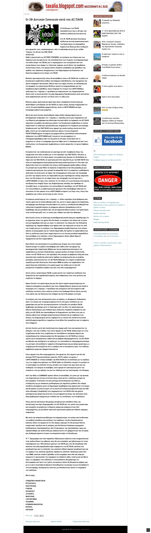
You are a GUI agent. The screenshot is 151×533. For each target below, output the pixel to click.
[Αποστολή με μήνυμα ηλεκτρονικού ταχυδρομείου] (35, 516)
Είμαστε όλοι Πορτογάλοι (111, 97)
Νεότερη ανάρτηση (33, 522)
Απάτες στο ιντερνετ (101, 216)
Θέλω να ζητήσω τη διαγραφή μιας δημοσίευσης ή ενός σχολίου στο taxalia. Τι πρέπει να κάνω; (109, 205)
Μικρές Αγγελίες (99, 213)
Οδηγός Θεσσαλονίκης (101, 210)
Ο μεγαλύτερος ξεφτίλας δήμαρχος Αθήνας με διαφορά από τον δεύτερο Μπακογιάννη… (113, 120)
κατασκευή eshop (100, 234)
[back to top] (148, 530)
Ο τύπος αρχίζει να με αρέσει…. (113, 86)
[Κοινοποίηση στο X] (39, 516)
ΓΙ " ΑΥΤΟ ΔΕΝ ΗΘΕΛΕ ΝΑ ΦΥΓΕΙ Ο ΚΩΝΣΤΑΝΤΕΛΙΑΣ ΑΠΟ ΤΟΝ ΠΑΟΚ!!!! (113, 33)
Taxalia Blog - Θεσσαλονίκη (81, 529)
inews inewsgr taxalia (101, 222)
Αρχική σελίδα (56, 522)
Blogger (96, 219)
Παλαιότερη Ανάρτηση (81, 522)
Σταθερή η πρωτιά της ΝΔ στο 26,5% (107, 160)
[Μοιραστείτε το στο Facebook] (41, 516)
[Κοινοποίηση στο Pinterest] (43, 516)
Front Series (114, 236)
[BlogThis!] (37, 516)
